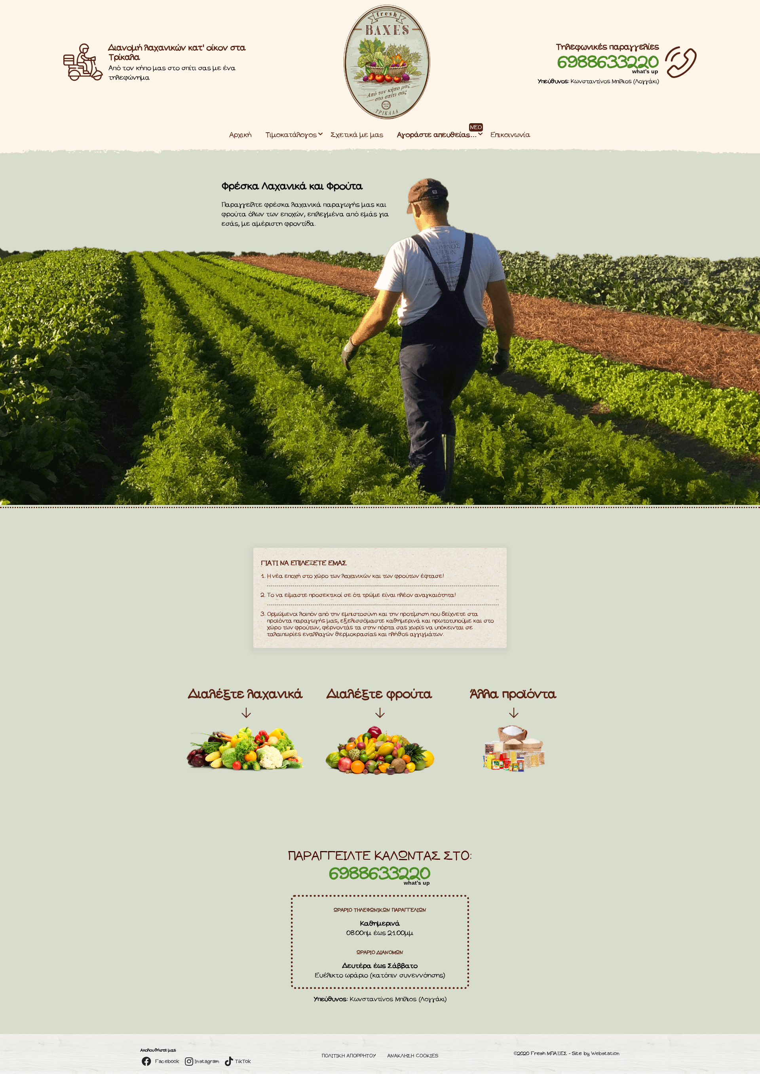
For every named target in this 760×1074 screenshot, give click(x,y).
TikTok (242, 1061)
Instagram (206, 1061)
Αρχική (241, 135)
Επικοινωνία (510, 135)
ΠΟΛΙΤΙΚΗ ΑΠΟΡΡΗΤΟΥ (349, 1056)
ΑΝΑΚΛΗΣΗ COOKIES (413, 1056)
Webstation (605, 1053)
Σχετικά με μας (357, 135)
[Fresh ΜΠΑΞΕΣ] (387, 117)
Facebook (166, 1061)
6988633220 (608, 63)
